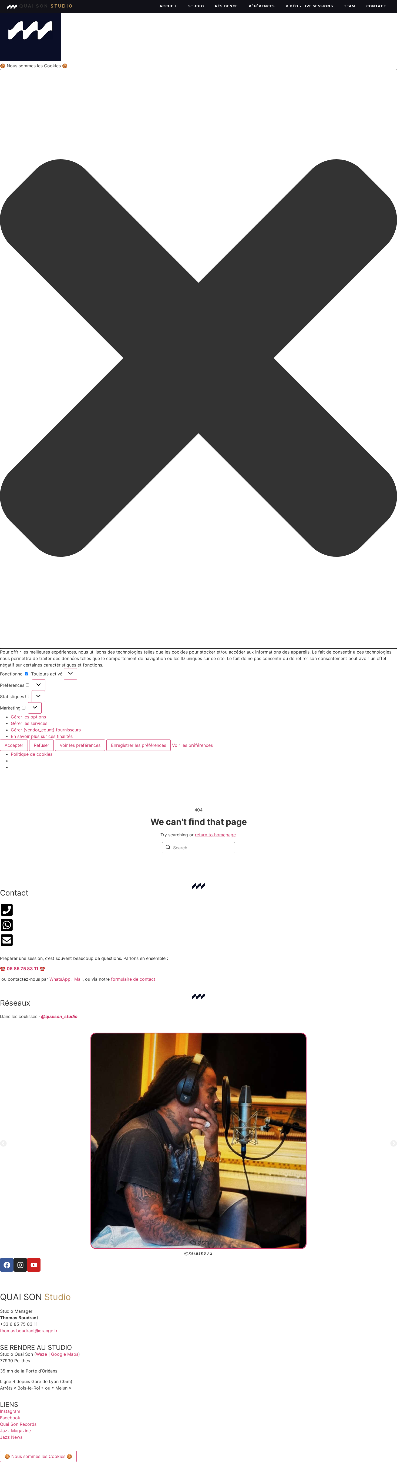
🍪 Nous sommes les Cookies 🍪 (38, 1456)
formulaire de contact (133, 979)
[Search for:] (198, 847)
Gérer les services (29, 723)
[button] (198, 359)
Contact (376, 6)
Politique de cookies (31, 754)
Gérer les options (28, 717)
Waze (41, 1354)
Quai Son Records (18, 1424)
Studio (196, 6)
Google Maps (64, 1354)
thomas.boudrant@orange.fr (29, 1330)
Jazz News (11, 1437)
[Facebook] (7, 1265)
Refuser (41, 745)
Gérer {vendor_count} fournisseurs (46, 729)
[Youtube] (34, 1265)
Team (349, 6)
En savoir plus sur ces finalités (42, 736)
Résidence (226, 6)
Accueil (168, 6)
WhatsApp (59, 979)
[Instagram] (20, 1265)
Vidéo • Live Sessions (309, 6)
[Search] (168, 848)
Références (262, 6)
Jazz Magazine (15, 1430)
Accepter (14, 745)
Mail (78, 979)
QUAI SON (46, 6)
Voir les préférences (80, 745)
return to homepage (215, 834)
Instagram (10, 1411)
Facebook (10, 1417)
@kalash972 (198, 1253)
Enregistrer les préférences (138, 745)
